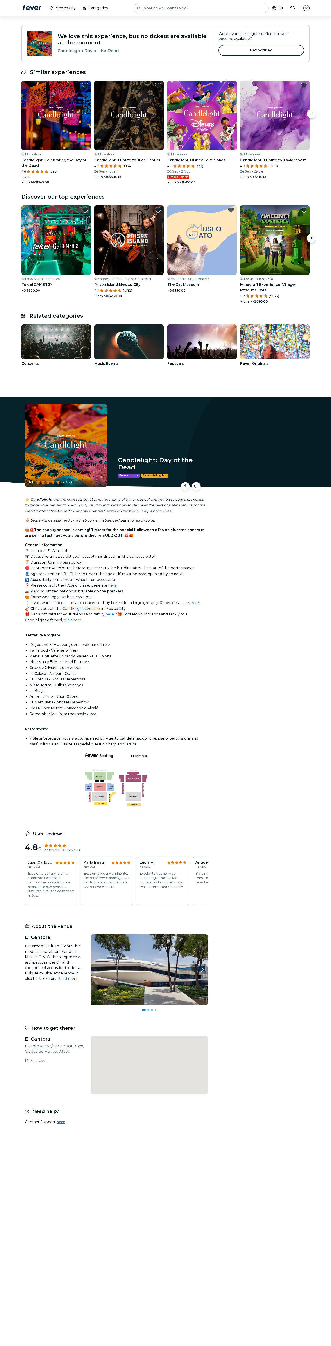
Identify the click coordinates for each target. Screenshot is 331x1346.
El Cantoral (38, 1039)
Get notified (261, 50)
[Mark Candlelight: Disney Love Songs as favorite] (231, 85)
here (112, 585)
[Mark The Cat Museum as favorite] (231, 210)
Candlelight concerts (81, 608)
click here (72, 620)
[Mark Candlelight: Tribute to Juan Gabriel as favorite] (158, 85)
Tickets (259, 484)
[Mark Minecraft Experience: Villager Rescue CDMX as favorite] (304, 210)
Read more (68, 978)
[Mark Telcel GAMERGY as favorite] (85, 210)
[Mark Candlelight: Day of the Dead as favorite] (196, 486)
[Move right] (311, 113)
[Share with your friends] (185, 486)
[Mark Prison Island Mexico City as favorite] (158, 210)
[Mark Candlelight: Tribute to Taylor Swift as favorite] (304, 85)
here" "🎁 (113, 614)
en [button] (280, 8)
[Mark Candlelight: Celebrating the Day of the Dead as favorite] (85, 85)
